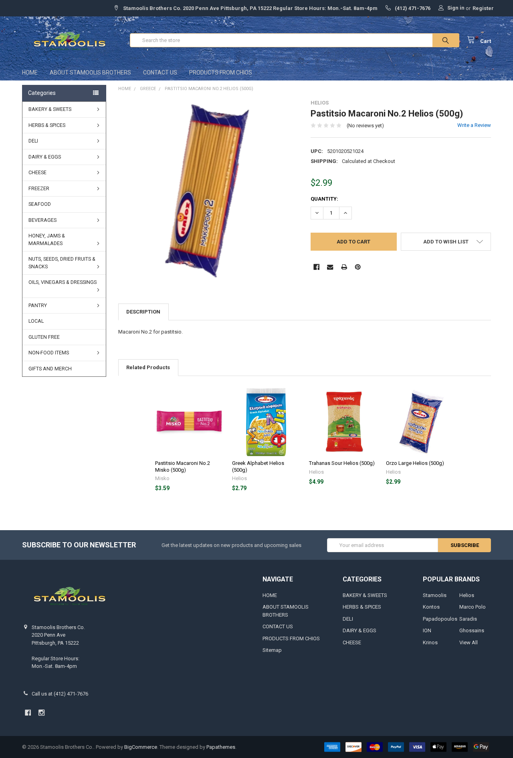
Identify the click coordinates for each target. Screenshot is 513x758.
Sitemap (272, 650)
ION (427, 630)
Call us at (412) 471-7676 (60, 694)
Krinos (430, 642)
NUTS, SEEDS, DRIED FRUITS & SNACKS (61, 262)
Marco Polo (472, 607)
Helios (466, 595)
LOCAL (36, 321)
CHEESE (37, 172)
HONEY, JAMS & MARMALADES (46, 239)
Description (143, 312)
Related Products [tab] (148, 367)
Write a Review (474, 125)
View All (468, 642)
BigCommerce (140, 747)
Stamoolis (434, 595)
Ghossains (471, 630)
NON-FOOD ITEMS (48, 353)
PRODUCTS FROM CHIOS (220, 72)
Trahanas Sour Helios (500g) (342, 463)
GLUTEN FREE (44, 337)
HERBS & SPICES (46, 125)
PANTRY (37, 305)
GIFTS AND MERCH (50, 369)
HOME (30, 72)
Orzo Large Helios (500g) (415, 463)
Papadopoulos (440, 619)
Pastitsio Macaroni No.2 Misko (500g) (182, 466)
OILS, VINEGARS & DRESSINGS (62, 282)
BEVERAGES (42, 220)
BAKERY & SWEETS (49, 109)
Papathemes (220, 747)
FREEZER (38, 188)
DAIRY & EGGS (44, 157)
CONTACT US (160, 72)
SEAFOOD (39, 204)
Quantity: (324, 199)
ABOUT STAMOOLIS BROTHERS (90, 72)
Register (483, 8)
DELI (33, 141)
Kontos (431, 607)
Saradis (468, 619)
